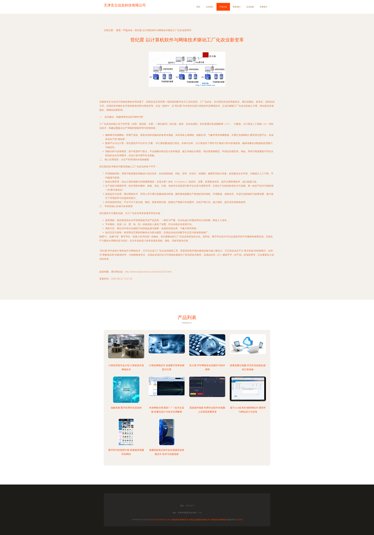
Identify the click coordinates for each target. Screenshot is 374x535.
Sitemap (239, 520)
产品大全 (223, 7)
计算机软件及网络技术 (179, 520)
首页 (198, 7)
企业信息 (250, 7)
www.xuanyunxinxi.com (159, 520)
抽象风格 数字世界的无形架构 (126, 407)
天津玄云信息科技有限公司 (198, 520)
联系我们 (236, 7)
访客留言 (263, 7)
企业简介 (210, 7)
